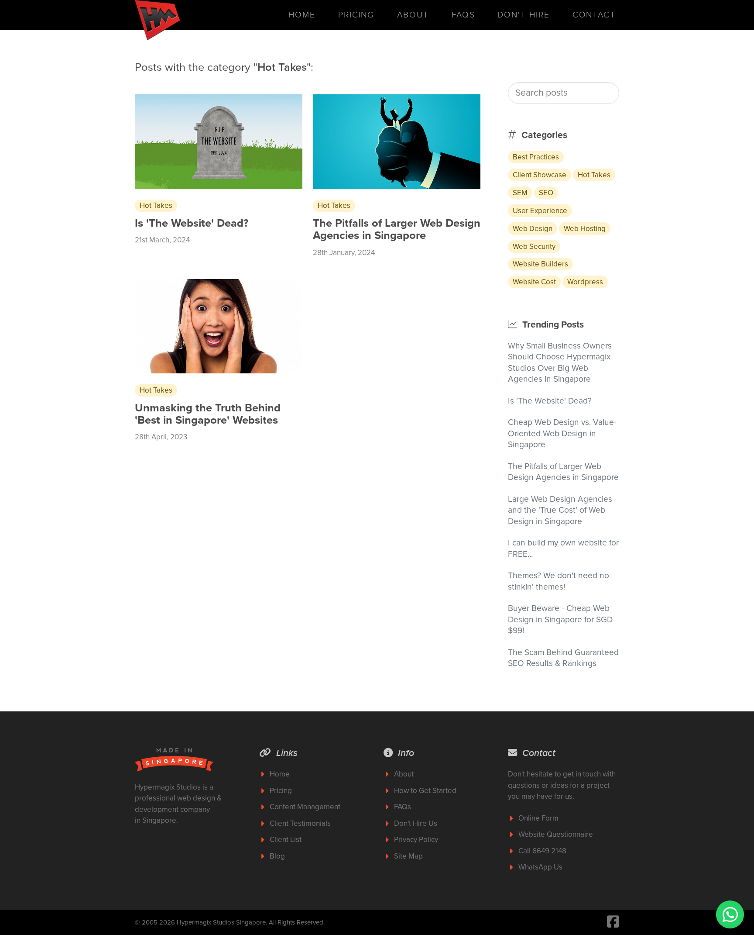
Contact (594, 15)
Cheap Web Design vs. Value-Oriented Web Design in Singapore (562, 433)
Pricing (356, 15)
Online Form (538, 818)
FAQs (463, 15)
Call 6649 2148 (542, 851)
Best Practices (536, 157)
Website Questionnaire (555, 834)
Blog (277, 856)
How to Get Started (425, 790)
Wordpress (585, 281)
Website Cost (534, 281)
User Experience (540, 210)
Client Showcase (539, 174)
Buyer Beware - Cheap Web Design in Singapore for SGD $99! (560, 619)
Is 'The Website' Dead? (550, 401)
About (413, 15)
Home (301, 15)
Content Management (305, 806)
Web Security (534, 246)
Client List (286, 839)
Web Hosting (585, 228)
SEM (520, 192)
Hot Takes (594, 174)
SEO (546, 192)
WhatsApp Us (540, 867)
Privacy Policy (416, 839)
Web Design (532, 228)
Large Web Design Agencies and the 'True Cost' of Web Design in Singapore (560, 510)
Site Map (408, 856)
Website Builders (540, 264)
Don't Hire (523, 15)
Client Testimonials (300, 823)
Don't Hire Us (415, 823)
